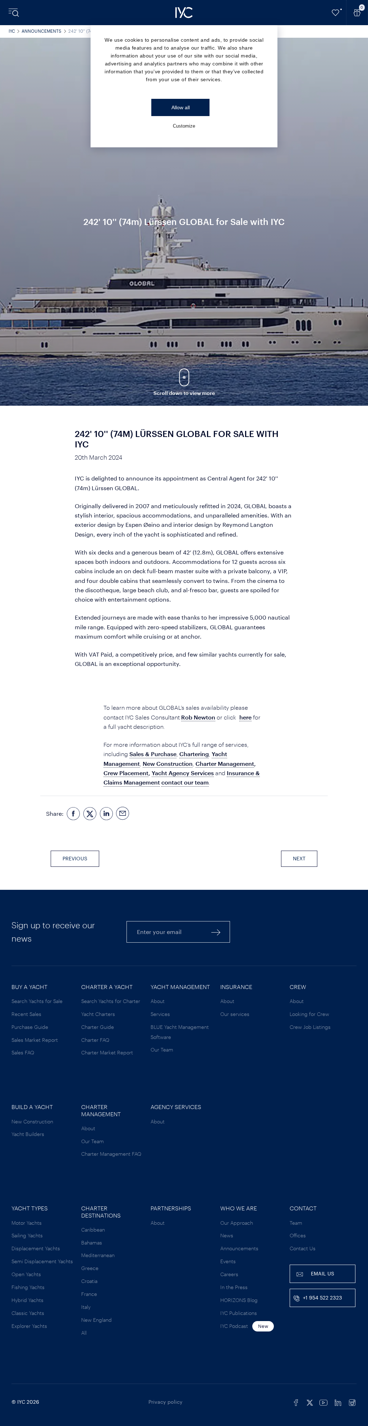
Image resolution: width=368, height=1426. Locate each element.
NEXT (299, 858)
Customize (184, 126)
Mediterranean (98, 1255)
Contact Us (303, 1248)
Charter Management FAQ (111, 1154)
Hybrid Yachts (27, 1300)
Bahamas (91, 1242)
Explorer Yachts (29, 1326)
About (158, 1001)
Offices (298, 1235)
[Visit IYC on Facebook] (296, 1402)
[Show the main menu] (14, 12)
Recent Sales (26, 1014)
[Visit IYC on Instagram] (352, 1402)
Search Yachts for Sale (37, 1001)
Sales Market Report (35, 1040)
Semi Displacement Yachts (42, 1261)
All (84, 1333)
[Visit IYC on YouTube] (323, 1402)
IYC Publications (238, 1313)
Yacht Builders (28, 1134)
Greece (89, 1268)
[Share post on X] (90, 813)
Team (296, 1223)
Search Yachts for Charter (110, 1001)
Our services (234, 1014)
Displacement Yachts (36, 1248)
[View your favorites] (335, 12)
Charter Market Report (107, 1052)
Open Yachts (26, 1274)
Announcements (41, 30)
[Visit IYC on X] (309, 1402)
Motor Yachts (27, 1223)
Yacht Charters (98, 1014)
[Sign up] (216, 932)
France (89, 1294)
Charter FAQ (95, 1040)
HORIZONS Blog (239, 1300)
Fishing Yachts (28, 1287)
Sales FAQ (23, 1052)
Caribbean (93, 1230)
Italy (86, 1307)
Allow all (180, 107)
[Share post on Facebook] (73, 813)
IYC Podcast (234, 1326)
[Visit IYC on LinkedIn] (338, 1402)
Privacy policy (165, 1402)
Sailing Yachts (27, 1235)
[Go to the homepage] (184, 12)
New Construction (32, 1121)
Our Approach (236, 1223)
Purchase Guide (30, 1027)
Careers (229, 1274)
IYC (12, 30)
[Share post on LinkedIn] (106, 813)
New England (96, 1320)
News (226, 1235)
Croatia (89, 1281)
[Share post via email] (123, 813)
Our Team (162, 1049)
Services (160, 1014)
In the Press (234, 1287)
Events (228, 1261)
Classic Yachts (28, 1313)
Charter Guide (97, 1027)
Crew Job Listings (310, 1027)
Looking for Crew (309, 1014)
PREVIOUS (75, 858)
